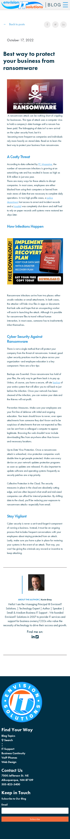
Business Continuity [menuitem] (13, 753)
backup (56, 382)
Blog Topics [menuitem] (8, 736)
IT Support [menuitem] (7, 749)
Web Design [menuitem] (8, 762)
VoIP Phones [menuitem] (9, 757)
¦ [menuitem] (2, 744)
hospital (17, 206)
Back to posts (17, 24)
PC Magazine (45, 164)
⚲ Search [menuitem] (7, 740)
